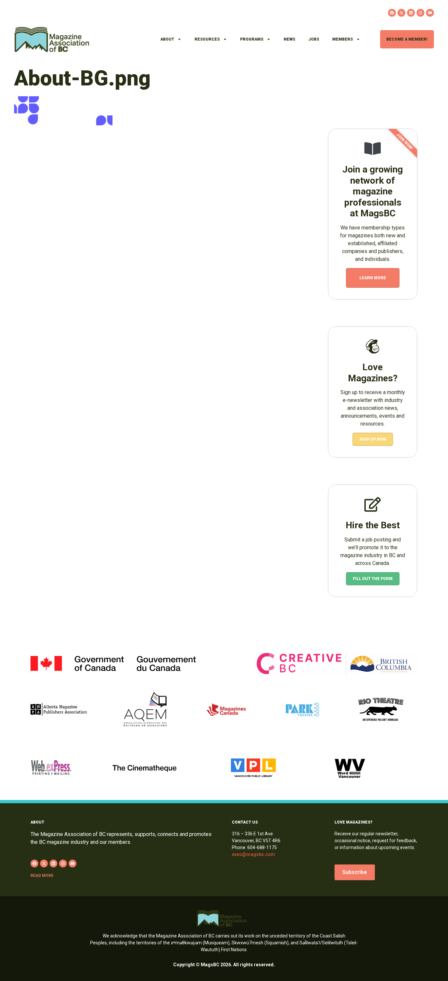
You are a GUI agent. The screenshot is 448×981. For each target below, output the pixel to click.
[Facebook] (392, 13)
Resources (207, 39)
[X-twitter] (401, 13)
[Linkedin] (411, 13)
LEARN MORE (372, 278)
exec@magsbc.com (253, 854)
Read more (42, 875)
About (167, 39)
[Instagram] (420, 13)
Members (342, 39)
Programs (251, 39)
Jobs (313, 39)
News (289, 39)
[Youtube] (430, 13)
